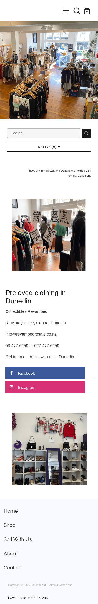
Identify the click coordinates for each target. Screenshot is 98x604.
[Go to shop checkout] (87, 10)
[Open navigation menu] (65, 10)
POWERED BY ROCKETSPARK (28, 597)
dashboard (39, 585)
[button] (76, 10)
